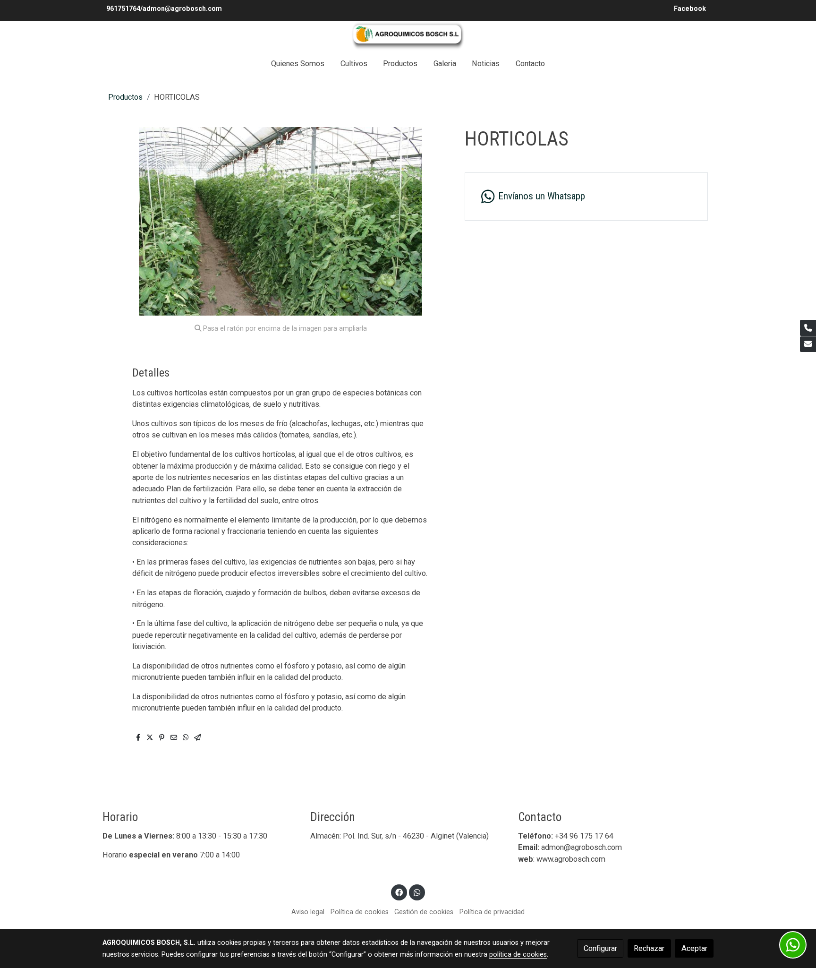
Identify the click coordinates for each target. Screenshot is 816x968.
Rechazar (649, 948)
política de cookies (518, 954)
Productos (125, 97)
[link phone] (808, 328)
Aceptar (694, 948)
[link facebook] (399, 892)
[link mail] (808, 344)
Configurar (600, 948)
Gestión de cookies (423, 912)
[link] (408, 36)
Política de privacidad (492, 912)
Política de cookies (360, 912)
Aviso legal (307, 912)
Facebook (691, 8)
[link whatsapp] (416, 892)
